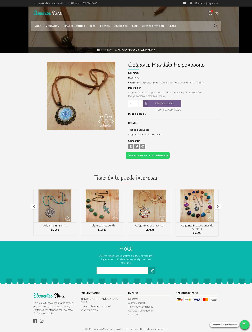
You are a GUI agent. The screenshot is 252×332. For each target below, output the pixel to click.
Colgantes (110, 50)
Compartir (134, 140)
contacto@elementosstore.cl (50, 3)
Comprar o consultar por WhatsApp (148, 155)
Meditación (52, 25)
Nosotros (133, 298)
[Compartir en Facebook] (130, 146)
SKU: (130, 77)
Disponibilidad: (136, 113)
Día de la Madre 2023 (162, 82)
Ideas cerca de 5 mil (183, 82)
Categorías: (134, 82)
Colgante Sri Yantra (55, 225)
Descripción (134, 87)
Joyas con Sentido (74, 25)
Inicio (100, 50)
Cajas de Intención (153, 25)
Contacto (133, 314)
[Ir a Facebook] (184, 3)
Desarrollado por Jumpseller (153, 329)
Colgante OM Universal (149, 225)
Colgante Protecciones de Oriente (197, 227)
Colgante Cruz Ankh (102, 225)
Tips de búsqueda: (138, 129)
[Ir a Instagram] (190, 3)
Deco (93, 25)
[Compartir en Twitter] (136, 146)
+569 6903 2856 (89, 310)
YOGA (38, 25)
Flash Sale (199, 82)
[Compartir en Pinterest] (142, 146)
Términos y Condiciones (140, 306)
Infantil (105, 25)
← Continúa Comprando (168, 109)
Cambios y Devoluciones (141, 310)
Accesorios (120, 25)
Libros (172, 25)
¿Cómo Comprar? (137, 302)
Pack (135, 25)
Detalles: (133, 123)
